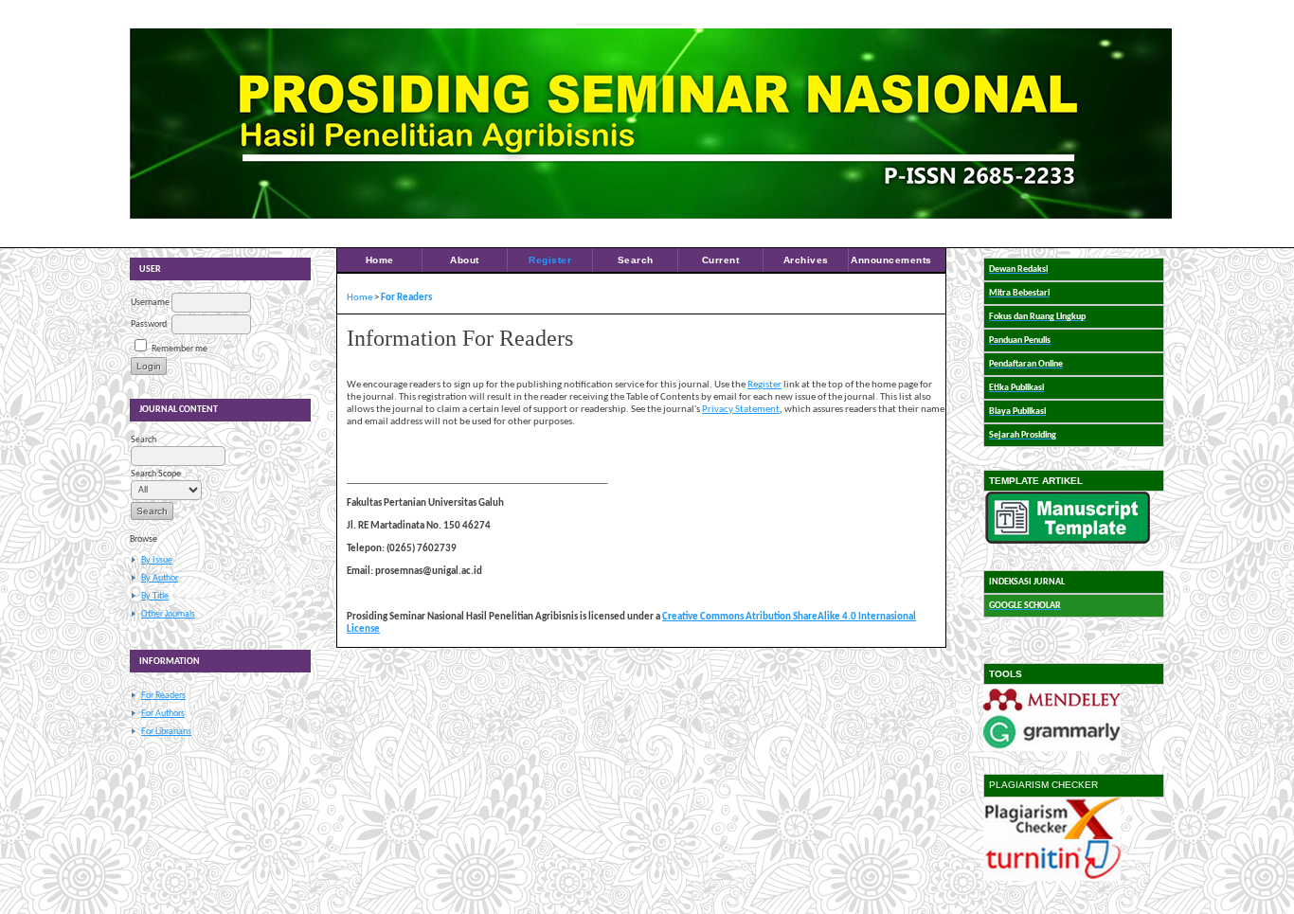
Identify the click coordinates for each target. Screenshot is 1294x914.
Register (550, 260)
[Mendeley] (1052, 711)
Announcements (891, 260)
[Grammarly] (1052, 749)
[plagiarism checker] (1052, 837)
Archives (806, 260)
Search (636, 260)
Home (380, 260)
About (464, 260)
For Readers (163, 695)
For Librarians (166, 731)
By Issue (156, 560)
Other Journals (168, 614)
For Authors (163, 713)
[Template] (1067, 541)
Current (721, 260)
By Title (155, 596)
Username (150, 302)
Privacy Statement (741, 409)
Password (149, 324)
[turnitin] (1052, 878)
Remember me (179, 349)
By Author (159, 578)
